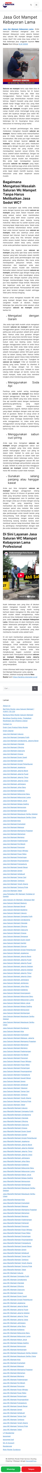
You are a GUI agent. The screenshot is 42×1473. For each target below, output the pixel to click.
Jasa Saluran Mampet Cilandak (15, 923)
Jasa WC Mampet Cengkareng (15, 1280)
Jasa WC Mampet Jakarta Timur (15, 1316)
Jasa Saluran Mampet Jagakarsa (16, 953)
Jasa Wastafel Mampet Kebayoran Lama (19, 1171)
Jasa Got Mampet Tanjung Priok (15, 887)
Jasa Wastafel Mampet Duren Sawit (17, 1131)
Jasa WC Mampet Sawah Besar (15, 1406)
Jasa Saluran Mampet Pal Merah (15, 1055)
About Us (6, 706)
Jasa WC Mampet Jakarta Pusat (15, 1310)
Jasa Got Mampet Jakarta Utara (15, 781)
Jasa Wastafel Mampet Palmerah (16, 1223)
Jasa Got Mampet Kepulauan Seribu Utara (19, 817)
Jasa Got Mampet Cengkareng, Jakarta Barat (20, 741)
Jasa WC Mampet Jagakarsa (14, 1303)
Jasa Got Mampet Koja (12, 821)
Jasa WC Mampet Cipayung (14, 1290)
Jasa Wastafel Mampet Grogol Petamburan (20, 1138)
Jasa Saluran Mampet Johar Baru (16, 986)
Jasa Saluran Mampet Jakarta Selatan (18, 966)
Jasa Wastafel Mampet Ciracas (15, 1128)
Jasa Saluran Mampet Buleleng (15, 910)
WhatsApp (11, 1469)
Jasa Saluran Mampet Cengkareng (16, 920)
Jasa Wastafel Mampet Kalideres (16, 1165)
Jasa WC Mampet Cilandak (13, 1283)
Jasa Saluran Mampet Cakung (14, 913)
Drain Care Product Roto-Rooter (15, 727)
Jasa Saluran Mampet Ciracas (14, 933)
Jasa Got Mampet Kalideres (14, 791)
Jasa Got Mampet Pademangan (15, 841)
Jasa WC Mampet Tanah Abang (15, 1423)
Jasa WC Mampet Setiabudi (14, 1413)
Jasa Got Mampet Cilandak (13, 744)
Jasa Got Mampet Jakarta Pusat (15, 774)
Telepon (31, 1469)
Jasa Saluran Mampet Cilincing (15, 926)
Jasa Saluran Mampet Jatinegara (16, 980)
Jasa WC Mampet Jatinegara (14, 1323)
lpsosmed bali (8, 1440)
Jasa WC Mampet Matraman (14, 1373)
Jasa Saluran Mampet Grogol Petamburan (19, 950)
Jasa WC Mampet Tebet (12, 1430)
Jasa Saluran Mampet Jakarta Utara (17, 976)
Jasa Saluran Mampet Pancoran (15, 1058)
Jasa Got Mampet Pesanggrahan (16, 861)
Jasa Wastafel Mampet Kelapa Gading (18, 1178)
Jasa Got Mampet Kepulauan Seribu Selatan (20, 814)
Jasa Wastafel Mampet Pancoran (16, 1226)
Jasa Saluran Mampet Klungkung (16, 1028)
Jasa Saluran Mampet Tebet (14, 1105)
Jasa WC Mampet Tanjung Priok (15, 1426)
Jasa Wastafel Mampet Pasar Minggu (17, 1230)
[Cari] (35, 688)
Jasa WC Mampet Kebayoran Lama (16, 1336)
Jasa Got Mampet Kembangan (15, 811)
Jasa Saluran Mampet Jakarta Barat (17, 956)
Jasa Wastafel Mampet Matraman (16, 1213)
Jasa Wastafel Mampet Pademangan (17, 1220)
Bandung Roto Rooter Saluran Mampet (18, 715)
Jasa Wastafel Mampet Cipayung (16, 1125)
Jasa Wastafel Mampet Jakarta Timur (17, 1151)
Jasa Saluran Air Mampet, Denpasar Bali (18, 900)
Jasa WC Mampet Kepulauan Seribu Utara (19, 1356)
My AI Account (8, 1443)
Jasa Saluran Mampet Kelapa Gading (17, 1006)
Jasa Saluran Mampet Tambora (15, 1095)
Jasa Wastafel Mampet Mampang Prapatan (20, 1210)
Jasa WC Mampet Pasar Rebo (14, 1393)
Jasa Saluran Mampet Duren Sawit (16, 940)
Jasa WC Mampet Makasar (13, 1366)
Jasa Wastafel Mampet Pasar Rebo (16, 1233)
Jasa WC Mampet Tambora (13, 1420)
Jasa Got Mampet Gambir (13, 761)
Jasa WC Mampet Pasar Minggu (15, 1390)
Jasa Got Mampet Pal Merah (14, 844)
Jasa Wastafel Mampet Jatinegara (16, 1158)
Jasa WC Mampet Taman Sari (14, 1416)
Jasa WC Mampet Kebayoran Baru (16, 1333)
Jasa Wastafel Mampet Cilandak (15, 1118)
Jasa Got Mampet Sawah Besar (15, 867)
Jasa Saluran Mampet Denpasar (15, 936)
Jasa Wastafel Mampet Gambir (15, 1135)
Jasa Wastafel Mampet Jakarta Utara (17, 1155)
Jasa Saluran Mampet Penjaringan (16, 1068)
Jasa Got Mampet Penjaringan (15, 857)
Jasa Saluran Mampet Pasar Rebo (16, 1065)
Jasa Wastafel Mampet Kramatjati (16, 1203)
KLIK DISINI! (23, 44)
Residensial (7, 1446)
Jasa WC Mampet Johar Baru (14, 1326)
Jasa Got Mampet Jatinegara (14, 784)
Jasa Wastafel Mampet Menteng (15, 1216)
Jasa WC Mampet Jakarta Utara (15, 1320)
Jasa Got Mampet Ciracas (13, 754)
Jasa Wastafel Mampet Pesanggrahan (18, 1240)
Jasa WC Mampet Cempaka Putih (16, 1276)
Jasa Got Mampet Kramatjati (14, 824)
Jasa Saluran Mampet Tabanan (15, 1088)
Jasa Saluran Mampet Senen (14, 1081)
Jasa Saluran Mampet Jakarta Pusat (17, 960)
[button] (31, 5)
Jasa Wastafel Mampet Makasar (15, 1206)
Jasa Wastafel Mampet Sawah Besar (17, 1246)
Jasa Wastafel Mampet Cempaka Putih (18, 1111)
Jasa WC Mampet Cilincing (13, 1286)
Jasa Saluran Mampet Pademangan (17, 1051)
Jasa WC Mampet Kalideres (14, 1330)
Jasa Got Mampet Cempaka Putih (16, 737)
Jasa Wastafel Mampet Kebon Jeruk (17, 1175)
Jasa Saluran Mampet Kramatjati (16, 1035)
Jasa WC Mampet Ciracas (13, 1293)
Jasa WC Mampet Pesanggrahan (16, 1400)
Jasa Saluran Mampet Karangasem (16, 993)
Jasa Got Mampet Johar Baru (14, 787)
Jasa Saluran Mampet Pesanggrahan (17, 1071)
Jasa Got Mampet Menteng (13, 837)
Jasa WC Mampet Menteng (13, 1376)
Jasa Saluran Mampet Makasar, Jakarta (18, 1038)
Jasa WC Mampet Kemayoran (14, 1346)
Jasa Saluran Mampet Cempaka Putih (17, 916)
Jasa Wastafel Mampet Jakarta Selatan (18, 1148)
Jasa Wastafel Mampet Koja (14, 1200)
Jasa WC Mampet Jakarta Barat (15, 1306)
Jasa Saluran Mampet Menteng (15, 1048)
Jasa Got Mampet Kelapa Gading (16, 804)
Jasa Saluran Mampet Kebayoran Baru (18, 996)
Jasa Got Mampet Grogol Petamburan (18, 764)
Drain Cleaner (8, 731)
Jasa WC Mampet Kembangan (15, 1350)
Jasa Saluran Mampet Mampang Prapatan (19, 1041)
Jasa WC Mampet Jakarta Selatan (16, 1313)
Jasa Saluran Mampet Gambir (14, 943)
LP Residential (8, 1433)
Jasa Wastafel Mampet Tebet (14, 1270)
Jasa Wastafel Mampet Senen (14, 1250)
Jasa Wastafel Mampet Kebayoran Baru (18, 1168)
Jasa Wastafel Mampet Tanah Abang (17, 1263)
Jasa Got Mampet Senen (12, 871)
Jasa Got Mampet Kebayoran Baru (16, 794)
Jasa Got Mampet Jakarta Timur (15, 777)
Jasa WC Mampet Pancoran (14, 1386)
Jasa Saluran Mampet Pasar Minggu (17, 1061)
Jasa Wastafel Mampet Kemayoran (16, 1181)
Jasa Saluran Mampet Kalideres (15, 990)
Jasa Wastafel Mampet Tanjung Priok (17, 1266)
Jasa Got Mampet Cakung (13, 734)
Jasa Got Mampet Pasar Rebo (14, 854)
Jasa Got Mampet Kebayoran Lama (17, 797)
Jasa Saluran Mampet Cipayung (15, 930)
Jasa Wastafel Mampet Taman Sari (16, 1256)
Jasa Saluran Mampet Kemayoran (16, 1010)
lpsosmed (7, 1436)
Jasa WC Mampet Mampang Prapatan (18, 1370)
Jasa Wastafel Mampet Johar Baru (16, 1161)
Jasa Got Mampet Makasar (13, 827)
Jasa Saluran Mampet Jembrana (15, 983)
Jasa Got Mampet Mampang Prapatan (18, 831)
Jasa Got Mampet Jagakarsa (14, 767)
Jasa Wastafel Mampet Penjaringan (17, 1236)
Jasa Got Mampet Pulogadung (15, 864)
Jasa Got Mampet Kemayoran (14, 807)
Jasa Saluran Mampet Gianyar (15, 946)
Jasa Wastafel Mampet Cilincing (15, 1121)
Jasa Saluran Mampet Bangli (14, 906)
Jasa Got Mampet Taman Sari (14, 877)
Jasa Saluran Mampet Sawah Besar (17, 1078)
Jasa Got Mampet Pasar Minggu (15, 851)
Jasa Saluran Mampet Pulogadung (16, 1075)
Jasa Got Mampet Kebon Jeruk (15, 801)
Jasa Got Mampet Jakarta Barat (15, 771)
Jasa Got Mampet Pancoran (14, 847)
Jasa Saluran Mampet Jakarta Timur (17, 973)
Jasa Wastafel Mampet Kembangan (17, 1185)
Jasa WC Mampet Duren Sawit (15, 1296)
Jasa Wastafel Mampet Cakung (15, 1108)
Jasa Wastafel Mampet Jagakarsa (16, 1141)
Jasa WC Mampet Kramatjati (14, 1363)
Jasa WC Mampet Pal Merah (14, 1383)
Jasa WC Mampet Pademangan (15, 1380)
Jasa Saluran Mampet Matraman (16, 1045)
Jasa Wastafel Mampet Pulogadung (17, 1243)
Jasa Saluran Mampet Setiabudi (15, 1085)
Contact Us (7, 724)
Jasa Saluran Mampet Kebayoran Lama (18, 1000)
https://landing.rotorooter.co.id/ (25, 677)
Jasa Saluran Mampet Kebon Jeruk (16, 1003)
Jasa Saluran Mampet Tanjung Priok (17, 1101)
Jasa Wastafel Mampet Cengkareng (17, 1115)
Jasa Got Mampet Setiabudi (14, 874)
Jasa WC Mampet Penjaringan (14, 1396)
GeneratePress (31, 1461)
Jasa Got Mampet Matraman (14, 834)
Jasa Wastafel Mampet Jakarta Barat (17, 1145)
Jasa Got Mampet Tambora (13, 881)
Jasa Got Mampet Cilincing (13, 747)
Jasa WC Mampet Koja (12, 1360)
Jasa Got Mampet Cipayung (14, 751)
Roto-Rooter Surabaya (12, 1450)
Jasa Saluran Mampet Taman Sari (16, 1091)
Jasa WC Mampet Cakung (13, 1273)
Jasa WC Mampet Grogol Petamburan (18, 1300)
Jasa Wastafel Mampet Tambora (15, 1260)
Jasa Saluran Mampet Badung (15, 903)
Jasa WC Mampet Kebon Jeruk (15, 1340)
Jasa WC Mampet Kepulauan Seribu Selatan (20, 1353)
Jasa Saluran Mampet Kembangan (16, 1013)
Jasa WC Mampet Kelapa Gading (16, 1343)
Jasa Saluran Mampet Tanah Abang (17, 1098)
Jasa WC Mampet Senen (12, 1410)
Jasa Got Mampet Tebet (12, 891)
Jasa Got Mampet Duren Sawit (15, 757)
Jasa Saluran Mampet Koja (13, 1031)
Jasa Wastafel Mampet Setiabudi (16, 1253)
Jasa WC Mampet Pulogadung (15, 1403)
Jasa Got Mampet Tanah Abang (15, 884)
